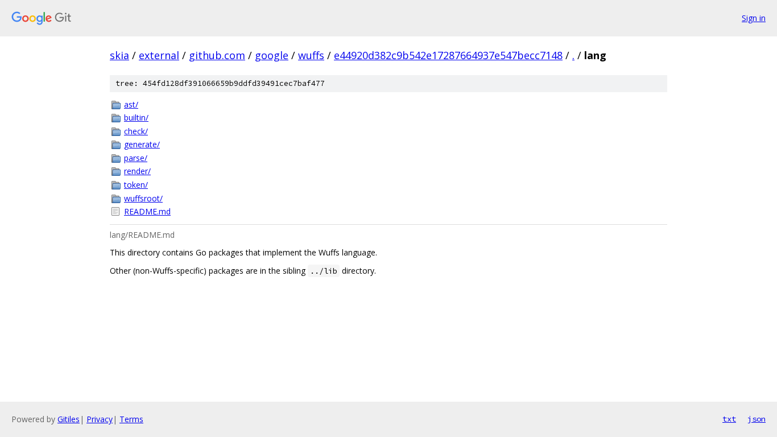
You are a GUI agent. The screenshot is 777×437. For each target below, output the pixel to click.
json (756, 419)
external (159, 55)
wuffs (311, 55)
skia (119, 55)
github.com (217, 55)
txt (729, 419)
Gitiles (68, 419)
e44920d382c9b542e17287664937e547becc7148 (448, 55)
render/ (137, 171)
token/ (136, 184)
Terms (131, 419)
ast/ (131, 104)
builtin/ (136, 117)
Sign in (754, 18)
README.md (147, 211)
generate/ (142, 144)
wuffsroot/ (143, 198)
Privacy (99, 419)
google (271, 55)
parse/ (135, 157)
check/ (136, 131)
